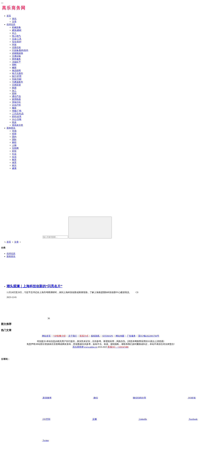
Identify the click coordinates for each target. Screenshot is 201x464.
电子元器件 (17, 73)
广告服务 (131, 336)
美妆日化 (16, 102)
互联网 (15, 148)
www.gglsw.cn (90, 347)
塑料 (14, 65)
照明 (14, 93)
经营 (14, 134)
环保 (14, 44)
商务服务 (16, 59)
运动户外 (16, 105)
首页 (9, 16)
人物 (14, 145)
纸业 (14, 122)
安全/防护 (16, 42)
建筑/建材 (16, 30)
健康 (14, 168)
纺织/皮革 (16, 116)
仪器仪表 (16, 47)
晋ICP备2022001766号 (148, 336)
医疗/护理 (16, 76)
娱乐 (14, 165)
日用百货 (16, 85)
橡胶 (14, 67)
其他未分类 (17, 125)
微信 (119, 398)
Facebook (192, 419)
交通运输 (16, 56)
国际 (14, 139)
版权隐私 (95, 336)
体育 (14, 162)
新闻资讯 (11, 128)
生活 (14, 157)
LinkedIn (142, 419)
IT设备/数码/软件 (20, 50)
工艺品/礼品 (18, 113)
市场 (14, 131)
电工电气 (16, 36)
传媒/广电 (16, 111)
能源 (14, 88)
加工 (14, 90)
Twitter (45, 440)
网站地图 (120, 336)
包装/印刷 (16, 79)
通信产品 (16, 96)
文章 (14, 21)
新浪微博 (46, 398)
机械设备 (16, 27)
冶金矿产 (16, 62)
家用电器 (16, 99)
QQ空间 (46, 419)
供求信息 (11, 24)
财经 (14, 142)
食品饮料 (16, 70)
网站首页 (46, 336)
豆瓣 (94, 419)
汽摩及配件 (17, 82)
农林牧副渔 (17, 53)
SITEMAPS (107, 336)
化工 (14, 33)
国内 (14, 136)
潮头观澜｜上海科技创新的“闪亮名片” (34, 286)
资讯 (14, 19)
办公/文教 (16, 119)
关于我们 (72, 336)
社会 (14, 154)
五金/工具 (16, 39)
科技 (14, 151)
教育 (14, 159)
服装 (14, 108)
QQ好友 (192, 398)
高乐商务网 (78, 347)
